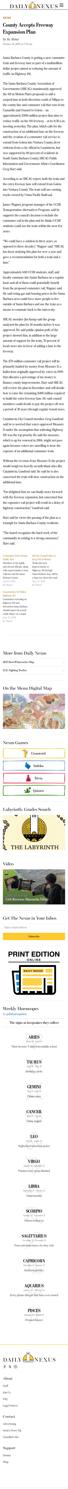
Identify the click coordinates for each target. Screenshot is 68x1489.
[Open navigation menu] (61, 5)
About (8, 1378)
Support (9, 1447)
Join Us (7, 1392)
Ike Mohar (13, 39)
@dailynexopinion (16, 1014)
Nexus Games (15, 742)
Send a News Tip (12, 1430)
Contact (9, 1416)
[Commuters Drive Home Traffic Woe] (17, 570)
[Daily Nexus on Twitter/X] (10, 1366)
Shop (6, 1462)
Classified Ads (10, 1437)
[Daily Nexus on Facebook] (4, 1366)
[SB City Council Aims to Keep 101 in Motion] (47, 570)
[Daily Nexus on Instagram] (15, 1366)
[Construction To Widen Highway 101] (17, 606)
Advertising (9, 1424)
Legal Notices (10, 1405)
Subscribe (34, 936)
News (7, 18)
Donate (7, 1455)
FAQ (5, 1399)
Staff (5, 1386)
